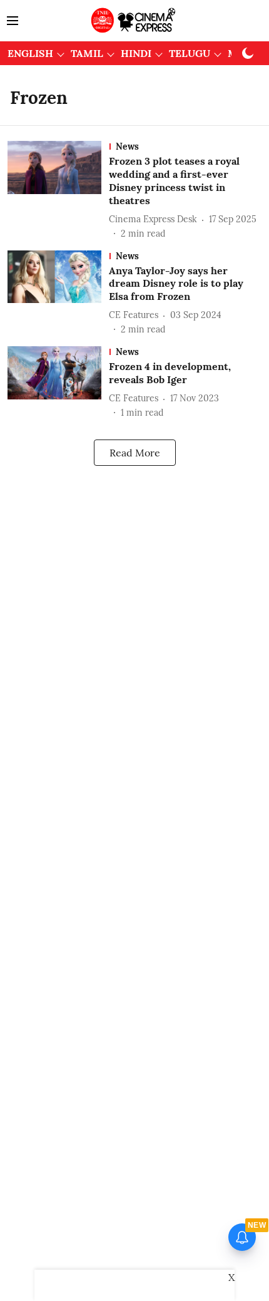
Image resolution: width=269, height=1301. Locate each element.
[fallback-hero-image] (58, 190)
